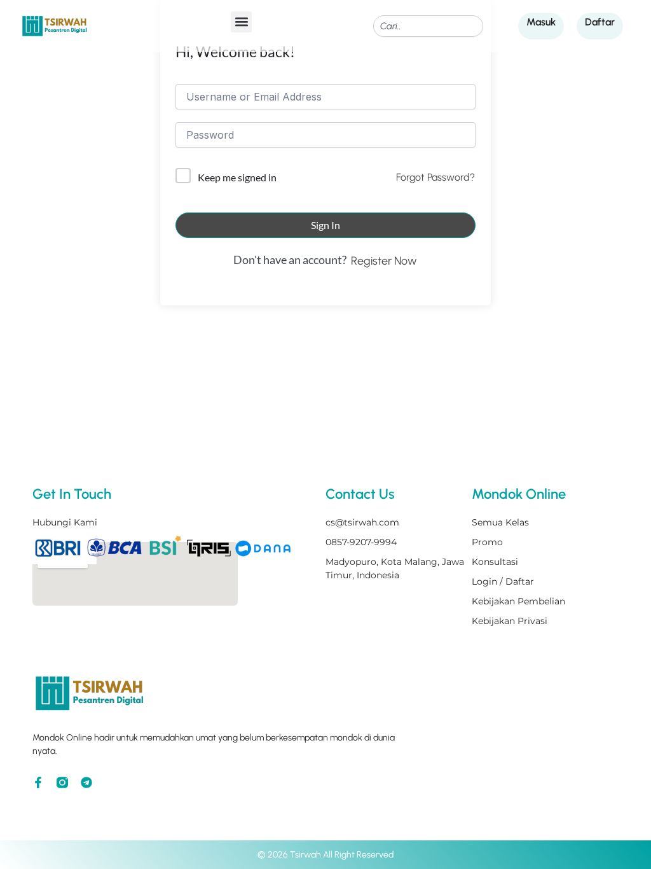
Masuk (541, 22)
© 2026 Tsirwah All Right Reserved (325, 854)
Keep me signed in (237, 177)
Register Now (384, 261)
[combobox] (428, 26)
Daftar (600, 22)
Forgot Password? (435, 177)
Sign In (325, 225)
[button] (241, 21)
